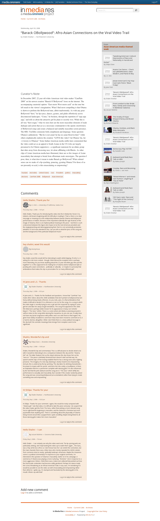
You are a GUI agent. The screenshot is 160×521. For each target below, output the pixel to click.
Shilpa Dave (35, 342)
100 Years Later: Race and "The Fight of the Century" (123, 198)
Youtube (24, 173)
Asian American (57, 177)
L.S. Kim (34, 205)
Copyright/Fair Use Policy (97, 511)
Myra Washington (112, 183)
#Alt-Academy (38, 2)
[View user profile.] (26, 205)
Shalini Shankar (28, 37)
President (59, 173)
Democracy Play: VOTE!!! (122, 149)
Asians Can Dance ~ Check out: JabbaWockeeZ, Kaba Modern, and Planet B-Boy (123, 71)
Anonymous (35, 249)
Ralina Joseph (120, 161)
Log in (154, 2)
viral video (33, 173)
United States (44, 173)
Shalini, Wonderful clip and (36, 337)
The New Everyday (90, 2)
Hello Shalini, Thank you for (36, 200)
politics (67, 173)
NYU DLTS (89, 515)
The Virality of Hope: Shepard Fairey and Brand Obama (123, 119)
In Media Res (49, 2)
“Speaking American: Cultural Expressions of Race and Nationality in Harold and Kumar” (120, 59)
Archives (41, 19)
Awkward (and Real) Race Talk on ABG (123, 158)
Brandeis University (48, 342)
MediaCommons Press (74, 2)
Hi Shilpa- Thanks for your (35, 390)
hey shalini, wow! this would (36, 244)
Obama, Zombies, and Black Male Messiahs (124, 129)
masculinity (76, 173)
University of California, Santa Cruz (51, 205)
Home (23, 19)
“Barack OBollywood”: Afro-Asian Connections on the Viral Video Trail (123, 94)
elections (24, 177)
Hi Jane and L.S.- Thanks (34, 281)
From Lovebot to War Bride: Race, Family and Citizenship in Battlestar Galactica (124, 106)
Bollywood (46, 177)
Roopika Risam (120, 201)
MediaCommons (72, 511)
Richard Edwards (112, 123)
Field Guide (27, 2)
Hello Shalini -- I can (32, 429)
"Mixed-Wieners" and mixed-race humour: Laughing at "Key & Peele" (124, 179)
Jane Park (109, 87)
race (52, 173)
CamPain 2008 (35, 177)
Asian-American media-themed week (118, 47)
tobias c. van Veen (121, 170)
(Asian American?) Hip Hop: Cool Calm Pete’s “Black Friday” (123, 83)
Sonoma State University (53, 434)
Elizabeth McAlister (122, 132)
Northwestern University (45, 37)
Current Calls (32, 19)
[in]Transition (60, 2)
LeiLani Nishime (36, 434)
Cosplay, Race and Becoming (124, 168)
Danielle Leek (120, 151)
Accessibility (69, 515)
